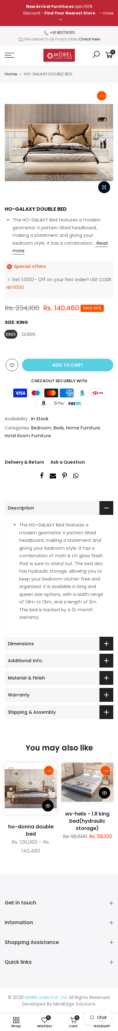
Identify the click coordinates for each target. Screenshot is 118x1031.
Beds (58, 428)
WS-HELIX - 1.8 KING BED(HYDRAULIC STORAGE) (87, 821)
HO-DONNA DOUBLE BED (30, 830)
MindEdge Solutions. (74, 1004)
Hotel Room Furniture (28, 436)
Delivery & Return (24, 462)
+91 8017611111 (62, 32)
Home (11, 74)
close (108, 13)
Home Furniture (83, 428)
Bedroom (41, 428)
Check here (89, 39)
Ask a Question (67, 462)
